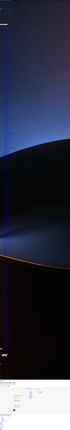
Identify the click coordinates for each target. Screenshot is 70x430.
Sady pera (6, 100)
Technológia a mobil (4, 223)
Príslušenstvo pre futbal (8, 341)
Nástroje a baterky (5, 140)
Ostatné (6, 32)
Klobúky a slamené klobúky (8, 276)
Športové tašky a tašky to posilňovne (9, 220)
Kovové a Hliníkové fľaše (8, 49)
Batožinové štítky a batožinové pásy (9, 187)
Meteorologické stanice (8, 109)
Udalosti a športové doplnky (6, 339)
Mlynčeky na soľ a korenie (8, 65)
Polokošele (4, 277)
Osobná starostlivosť (6, 304)
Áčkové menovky (5, 287)
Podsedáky (6, 343)
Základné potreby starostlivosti (9, 308)
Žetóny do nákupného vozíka (7, 153)
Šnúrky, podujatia (5, 113)
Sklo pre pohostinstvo (6, 76)
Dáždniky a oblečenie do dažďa (7, 198)
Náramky (6, 114)
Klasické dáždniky (8, 201)
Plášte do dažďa (8, 204)
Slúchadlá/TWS (7, 252)
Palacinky (7, 116)
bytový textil (6, 295)
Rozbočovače (6, 102)
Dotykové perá (7, 92)
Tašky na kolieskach (7, 217)
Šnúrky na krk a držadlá (6, 112)
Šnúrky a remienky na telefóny (9, 250)
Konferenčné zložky (7, 105)
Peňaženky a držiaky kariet (6, 209)
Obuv (4, 270)
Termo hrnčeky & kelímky (8, 59)
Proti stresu (6, 33)
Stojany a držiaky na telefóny (8, 103)
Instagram (40, 391)
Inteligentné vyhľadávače (6, 237)
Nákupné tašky (5, 206)
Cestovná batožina (7, 194)
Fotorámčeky (6, 296)
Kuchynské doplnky (5, 62)
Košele (4, 266)
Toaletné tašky (7, 192)
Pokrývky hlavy (5, 274)
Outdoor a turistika (5, 323)
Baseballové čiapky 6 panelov (9, 262)
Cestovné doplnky (5, 186)
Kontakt (31, 398)
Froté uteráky (6, 313)
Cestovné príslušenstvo (6, 189)
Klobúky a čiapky (5, 261)
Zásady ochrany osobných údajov (31, 392)
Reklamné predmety (4, 166)
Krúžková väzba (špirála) (8, 123)
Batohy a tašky (5, 179)
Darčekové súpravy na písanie (9, 91)
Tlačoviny (3, 286)
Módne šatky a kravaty (8, 268)
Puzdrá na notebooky (7, 180)
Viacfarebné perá (8, 97)
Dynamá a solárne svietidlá (8, 141)
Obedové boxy (7, 69)
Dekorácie (4, 173)
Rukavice (6, 279)
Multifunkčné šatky (7, 336)
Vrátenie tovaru (31, 395)
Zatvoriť (1, 423)
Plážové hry (6, 331)
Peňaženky (6, 210)
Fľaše (4, 46)
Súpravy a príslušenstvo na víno (9, 74)
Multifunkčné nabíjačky (8, 226)
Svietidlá (6, 144)
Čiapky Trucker (7, 263)
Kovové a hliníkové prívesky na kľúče (10, 134)
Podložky (6, 164)
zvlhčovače (6, 297)
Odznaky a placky (7, 115)
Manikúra (6, 306)
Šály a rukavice (5, 278)
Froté (4, 260)
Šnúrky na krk (7, 117)
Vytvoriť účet (1, 427)
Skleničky (6, 58)
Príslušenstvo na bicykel (8, 340)
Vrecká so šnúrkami (5, 222)
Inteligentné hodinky (7, 232)
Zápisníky (4, 122)
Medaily (6, 335)
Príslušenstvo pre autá (6, 146)
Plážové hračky (7, 328)
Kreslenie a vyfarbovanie (6, 35)
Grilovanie (4, 319)
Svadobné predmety (5, 168)
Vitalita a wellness (4, 293)
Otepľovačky (6, 257)
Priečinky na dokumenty (6, 107)
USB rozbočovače (7, 240)
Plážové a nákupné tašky (6, 212)
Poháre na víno (7, 79)
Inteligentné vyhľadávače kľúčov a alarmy (10, 132)
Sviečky (6, 312)
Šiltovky (4, 281)
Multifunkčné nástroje (7, 142)
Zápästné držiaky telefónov (9, 119)
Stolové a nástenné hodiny (8, 110)
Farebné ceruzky (7, 39)
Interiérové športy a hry (6, 30)
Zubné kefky (6, 302)
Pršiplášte (7, 205)
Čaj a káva (4, 155)
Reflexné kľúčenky (7, 137)
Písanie (4, 88)
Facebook (40, 392)
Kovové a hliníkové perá (9, 96)
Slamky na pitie (7, 66)
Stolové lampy (7, 121)
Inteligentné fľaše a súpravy (8, 47)
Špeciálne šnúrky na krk (9, 118)
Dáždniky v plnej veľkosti (9, 200)
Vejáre (5, 344)
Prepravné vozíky (7, 195)
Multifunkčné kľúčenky (8, 135)
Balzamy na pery (7, 300)
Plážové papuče (5, 273)
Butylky (6, 73)
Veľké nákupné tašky (7, 207)
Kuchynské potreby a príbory (8, 64)
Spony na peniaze (7, 211)
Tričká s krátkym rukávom (8, 285)
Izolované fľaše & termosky (8, 48)
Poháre (4, 162)
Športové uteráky (7, 338)
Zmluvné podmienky (31, 397)
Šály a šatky (6, 280)
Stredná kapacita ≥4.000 (8, 245)
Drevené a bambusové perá (9, 95)
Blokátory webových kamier (8, 239)
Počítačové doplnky (5, 238)
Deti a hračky (3, 27)
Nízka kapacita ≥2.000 (8, 243)
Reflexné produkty (5, 152)
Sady (5, 80)
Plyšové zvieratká (5, 43)
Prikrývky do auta (7, 149)
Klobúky (6, 264)
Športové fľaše (7, 52)
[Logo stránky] (5, 23)
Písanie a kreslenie (5, 38)
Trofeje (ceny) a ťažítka (8, 111)
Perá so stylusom (7, 98)
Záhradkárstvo (5, 345)
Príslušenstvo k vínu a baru (6, 72)
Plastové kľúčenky (7, 136)
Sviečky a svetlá (5, 176)
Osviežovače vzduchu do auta (9, 128)
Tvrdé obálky (6, 125)
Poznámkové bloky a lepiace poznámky (10, 85)
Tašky (5, 214)
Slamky (6, 71)
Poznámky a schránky (6, 106)
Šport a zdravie (5, 332)
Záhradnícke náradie (7, 346)
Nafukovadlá (6, 29)
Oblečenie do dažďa (7, 203)
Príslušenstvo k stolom (6, 108)
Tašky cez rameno (7, 185)
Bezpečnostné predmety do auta (9, 147)
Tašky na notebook (7, 181)
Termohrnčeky (7, 55)
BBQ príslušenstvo (4, 26)
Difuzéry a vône (7, 311)
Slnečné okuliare (5, 282)
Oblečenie (4, 174)
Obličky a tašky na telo (8, 218)
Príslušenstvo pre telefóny (6, 247)
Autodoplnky (5, 126)
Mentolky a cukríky (5, 303)
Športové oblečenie (5, 283)
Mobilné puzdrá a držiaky (8, 229)
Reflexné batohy (8, 184)
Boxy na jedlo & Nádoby (6, 45)
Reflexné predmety (5, 150)
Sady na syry (6, 157)
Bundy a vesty (5, 258)
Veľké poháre (6, 81)
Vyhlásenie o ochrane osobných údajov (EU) (9, 5)
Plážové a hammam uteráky (8, 330)
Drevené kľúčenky (7, 131)
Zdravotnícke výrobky (6, 316)
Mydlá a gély (6, 307)
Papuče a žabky (7, 271)
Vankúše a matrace (7, 322)
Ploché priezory (7, 265)
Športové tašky (7, 216)
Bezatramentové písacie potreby (9, 89)
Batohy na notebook (9, 183)
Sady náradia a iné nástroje (8, 143)
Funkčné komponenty (7, 104)
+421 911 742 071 (8, 0)
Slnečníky (6, 129)
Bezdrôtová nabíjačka (6, 224)
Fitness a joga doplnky (8, 334)
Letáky (4, 289)
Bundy (6, 256)
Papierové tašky (7, 197)
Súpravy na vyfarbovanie (8, 41)
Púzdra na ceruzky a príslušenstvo (9, 40)
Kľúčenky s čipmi (7, 133)
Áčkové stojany (5, 169)
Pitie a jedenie (5, 175)
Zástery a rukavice (7, 165)
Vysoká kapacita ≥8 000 (8, 246)
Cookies (31, 394)
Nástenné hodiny (7, 233)
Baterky (4, 130)
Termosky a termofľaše (8, 53)
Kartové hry (6, 31)
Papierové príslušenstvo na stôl (7, 86)
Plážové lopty (6, 321)
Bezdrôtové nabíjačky (6, 225)
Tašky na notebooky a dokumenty (7, 221)
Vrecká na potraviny (7, 208)
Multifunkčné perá (7, 93)
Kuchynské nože (7, 159)
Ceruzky (6, 90)
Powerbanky (4, 242)
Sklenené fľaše (7, 51)
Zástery (6, 67)
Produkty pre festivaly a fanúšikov (9, 342)
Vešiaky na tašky (7, 188)
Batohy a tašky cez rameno (6, 182)
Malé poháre (6, 77)
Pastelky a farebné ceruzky (8, 36)
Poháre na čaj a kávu (7, 78)
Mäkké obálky (7, 124)
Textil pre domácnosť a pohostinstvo (8, 163)
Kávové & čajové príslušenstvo (7, 60)
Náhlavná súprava (7, 235)
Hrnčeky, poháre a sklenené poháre (7, 56)
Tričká (4, 284)
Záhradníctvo (5, 347)
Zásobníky (6, 75)
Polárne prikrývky (7, 324)
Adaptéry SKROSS (7, 190)
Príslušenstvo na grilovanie (8, 325)
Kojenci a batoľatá (5, 34)
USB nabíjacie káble (7, 254)
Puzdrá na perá (7, 99)
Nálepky (4, 290)
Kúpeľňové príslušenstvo (8, 305)
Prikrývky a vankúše (7, 191)
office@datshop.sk (2, 0)
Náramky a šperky (7, 269)
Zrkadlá (6, 309)
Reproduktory (6, 236)
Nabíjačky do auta (7, 227)
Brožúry (4, 288)
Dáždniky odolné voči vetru (10, 199)
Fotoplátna (6, 167)
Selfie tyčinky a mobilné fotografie (9, 231)
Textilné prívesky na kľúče (8, 138)
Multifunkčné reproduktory (8, 251)
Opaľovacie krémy (7, 301)
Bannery (4, 170)
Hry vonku (4, 28)
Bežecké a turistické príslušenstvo (9, 333)
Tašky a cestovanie (4, 178)
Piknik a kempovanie (6, 326)
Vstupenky (4, 292)
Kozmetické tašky (5, 299)
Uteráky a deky (5, 315)
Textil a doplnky (4, 255)
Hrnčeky (6, 61)
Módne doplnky (5, 267)
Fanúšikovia (6, 327)
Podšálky (6, 161)
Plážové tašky (6, 219)
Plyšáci (4, 42)
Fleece (4, 259)
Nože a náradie (5, 145)
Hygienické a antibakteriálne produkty (8, 298)
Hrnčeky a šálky (5, 54)
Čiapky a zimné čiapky (8, 275)
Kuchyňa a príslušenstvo (5, 154)
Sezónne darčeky (4, 172)
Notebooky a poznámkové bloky (7, 84)
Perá (5, 94)
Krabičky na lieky (7, 317)
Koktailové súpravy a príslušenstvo (9, 156)
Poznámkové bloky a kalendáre (9, 87)
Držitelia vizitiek (5, 83)
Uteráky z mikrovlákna (8, 314)
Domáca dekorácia (5, 294)
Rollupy (4, 171)
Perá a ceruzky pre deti (8, 37)
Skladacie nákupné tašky (8, 213)
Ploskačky (6, 50)
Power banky (5, 241)
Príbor (5, 70)
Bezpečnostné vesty (7, 151)
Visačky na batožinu (7, 193)
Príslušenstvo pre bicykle (8, 337)
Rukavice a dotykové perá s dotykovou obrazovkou (11, 230)
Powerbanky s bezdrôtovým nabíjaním (10, 244)
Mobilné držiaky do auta (8, 127)
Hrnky (6, 57)
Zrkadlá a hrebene (5, 318)
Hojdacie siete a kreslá (6, 320)
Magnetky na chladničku (6, 68)
